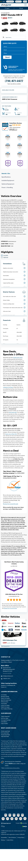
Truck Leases (4, 703)
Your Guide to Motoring (6, 708)
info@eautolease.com (8, 676)
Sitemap (3, 840)
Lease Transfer (4, 723)
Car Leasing (3, 694)
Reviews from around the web (10, 504)
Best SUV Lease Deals (6, 700)
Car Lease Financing (5, 720)
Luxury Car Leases (5, 705)
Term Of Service (12, 837)
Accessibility (4, 837)
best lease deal (13, 412)
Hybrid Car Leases (5, 707)
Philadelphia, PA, (11, 685)
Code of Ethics (10, 840)
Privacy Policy (21, 837)
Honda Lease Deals (5, 731)
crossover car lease (8, 387)
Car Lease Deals (10, 1)
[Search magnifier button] (3, 37)
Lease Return (4, 721)
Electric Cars (18, 1)
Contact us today (5, 660)
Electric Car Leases (5, 698)
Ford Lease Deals (5, 733)
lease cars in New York (11, 434)
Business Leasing (5, 696)
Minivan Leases (4, 701)
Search (7, 8)
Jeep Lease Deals (5, 736)
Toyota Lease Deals (5, 734)
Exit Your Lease (4, 718)
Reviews (25, 1)
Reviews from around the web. (10, 608)
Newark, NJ (3, 687)
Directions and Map (7, 673)
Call (22, 8)
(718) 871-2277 (14, 80)
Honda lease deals (17, 357)
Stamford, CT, (4, 685)
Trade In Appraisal (5, 716)
